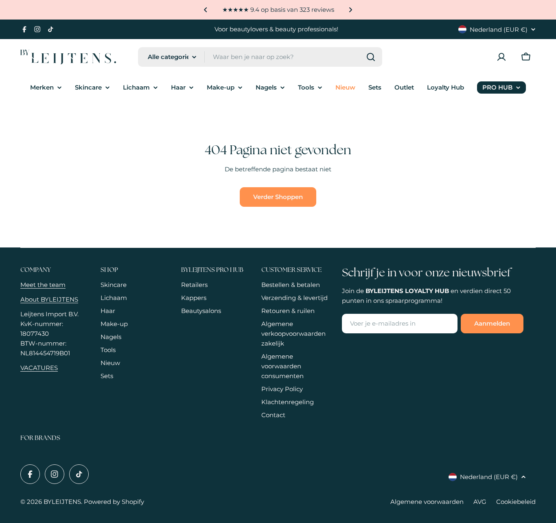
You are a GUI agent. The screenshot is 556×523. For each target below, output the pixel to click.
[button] (205, 10)
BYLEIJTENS (62, 501)
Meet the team (43, 285)
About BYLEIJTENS (49, 299)
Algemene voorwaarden (427, 501)
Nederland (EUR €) (499, 29)
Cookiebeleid (516, 501)
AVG (479, 501)
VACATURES (39, 368)
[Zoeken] (371, 57)
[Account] (501, 57)
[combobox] (260, 57)
